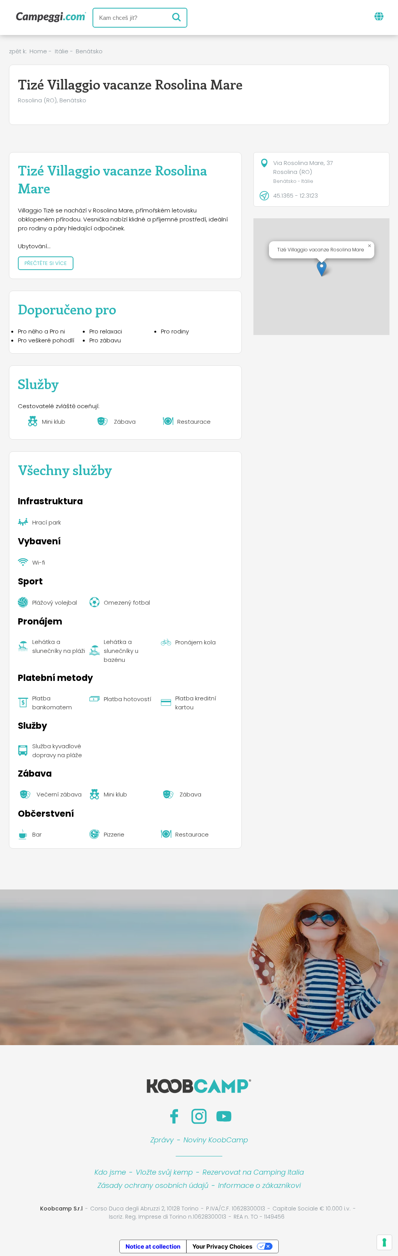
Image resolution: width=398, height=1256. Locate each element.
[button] (321, 269)
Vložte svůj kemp (164, 1172)
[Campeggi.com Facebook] (174, 1116)
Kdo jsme (110, 1172)
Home (38, 51)
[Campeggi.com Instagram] (199, 1116)
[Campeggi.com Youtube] (224, 1116)
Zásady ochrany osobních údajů (153, 1185)
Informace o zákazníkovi (259, 1185)
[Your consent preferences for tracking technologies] (384, 1242)
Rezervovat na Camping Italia (253, 1172)
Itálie (61, 51)
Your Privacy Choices (222, 1246)
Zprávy (162, 1140)
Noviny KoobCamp (215, 1140)
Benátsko (89, 51)
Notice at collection (153, 1246)
